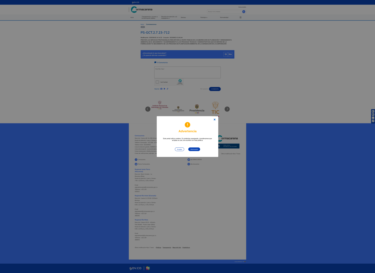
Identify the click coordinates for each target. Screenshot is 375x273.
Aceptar (179, 149)
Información (194, 149)
